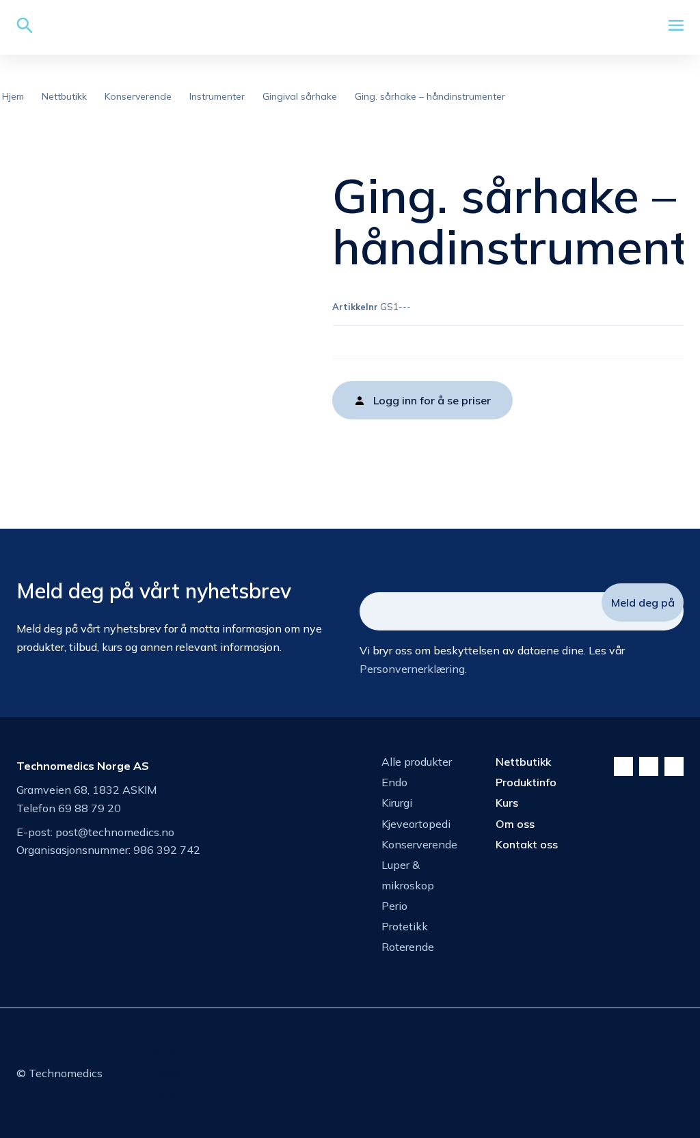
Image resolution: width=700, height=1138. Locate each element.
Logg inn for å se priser (432, 400)
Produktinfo (526, 782)
